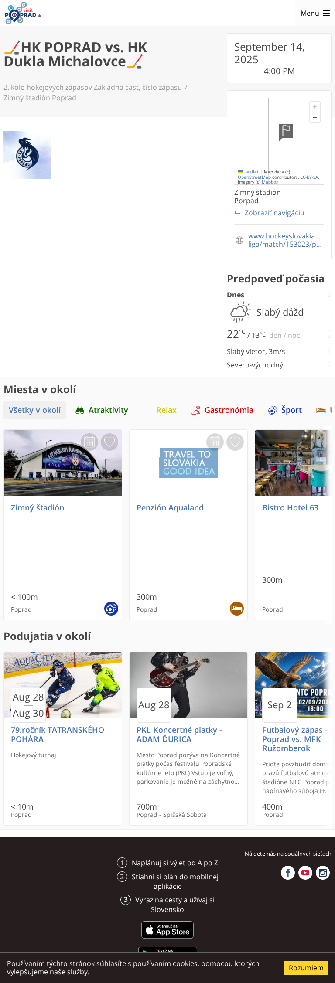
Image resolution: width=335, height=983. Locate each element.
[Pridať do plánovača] (89, 442)
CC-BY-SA (309, 177)
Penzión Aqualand (170, 507)
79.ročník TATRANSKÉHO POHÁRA (57, 734)
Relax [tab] (166, 410)
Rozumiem (306, 968)
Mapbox (270, 182)
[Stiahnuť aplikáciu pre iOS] (167, 940)
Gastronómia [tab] (229, 410)
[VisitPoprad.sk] (23, 13)
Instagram (323, 873)
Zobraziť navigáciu (274, 213)
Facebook (288, 873)
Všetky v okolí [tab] (35, 410)
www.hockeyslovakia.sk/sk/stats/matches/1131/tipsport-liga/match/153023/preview (286, 240)
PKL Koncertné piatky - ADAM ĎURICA (179, 734)
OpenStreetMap (254, 177)
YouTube (305, 873)
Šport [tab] (291, 410)
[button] (315, 107)
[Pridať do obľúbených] (109, 442)
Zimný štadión (37, 507)
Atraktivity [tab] (108, 410)
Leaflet (251, 172)
